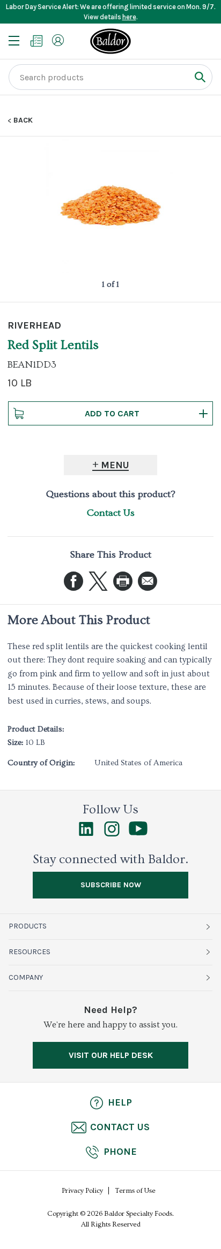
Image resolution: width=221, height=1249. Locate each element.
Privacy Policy (82, 1190)
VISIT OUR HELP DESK (111, 1055)
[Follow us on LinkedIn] (86, 834)
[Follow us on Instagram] (112, 834)
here (129, 17)
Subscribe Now (110, 884)
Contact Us (111, 513)
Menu (115, 465)
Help (120, 1102)
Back (23, 120)
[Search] (199, 76)
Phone (120, 1151)
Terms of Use (135, 1190)
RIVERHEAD (34, 325)
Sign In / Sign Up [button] (58, 40)
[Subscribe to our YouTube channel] (138, 832)
